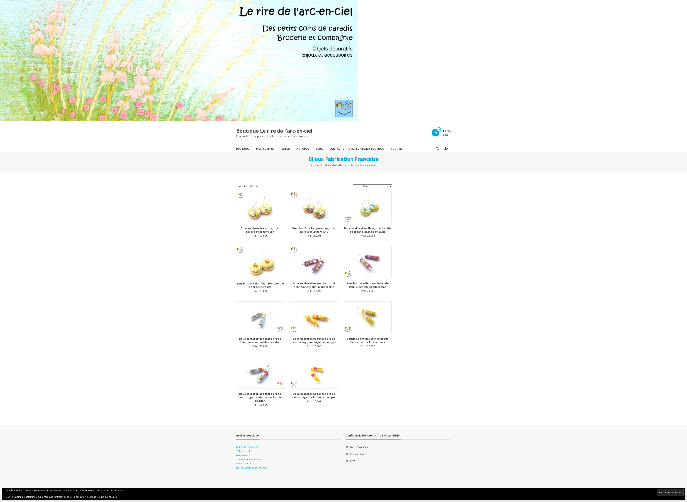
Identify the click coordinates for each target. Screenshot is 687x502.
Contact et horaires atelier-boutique (357, 148)
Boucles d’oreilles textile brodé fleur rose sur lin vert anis (368, 340)
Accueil (315, 165)
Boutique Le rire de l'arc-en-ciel (274, 130)
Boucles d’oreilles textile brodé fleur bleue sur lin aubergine (368, 285)
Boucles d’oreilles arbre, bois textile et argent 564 (260, 229)
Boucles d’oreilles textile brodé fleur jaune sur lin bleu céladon (260, 340)
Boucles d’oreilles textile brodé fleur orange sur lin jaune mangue (313, 340)
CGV (352, 461)
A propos (302, 148)
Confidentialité (358, 454)
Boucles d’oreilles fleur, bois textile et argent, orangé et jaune (367, 229)
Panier (285, 148)
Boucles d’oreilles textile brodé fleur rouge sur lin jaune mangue (313, 395)
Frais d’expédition (359, 447)
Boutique (242, 148)
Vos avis (396, 148)
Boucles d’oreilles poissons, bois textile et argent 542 (313, 229)
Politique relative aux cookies (102, 496)
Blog (319, 148)
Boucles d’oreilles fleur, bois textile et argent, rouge (260, 285)
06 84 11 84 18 (243, 463)
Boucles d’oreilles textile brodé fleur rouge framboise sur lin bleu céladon (260, 397)
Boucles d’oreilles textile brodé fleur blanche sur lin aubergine (314, 285)
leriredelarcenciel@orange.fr (251, 467)
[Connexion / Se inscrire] (446, 149)
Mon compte (265, 148)
